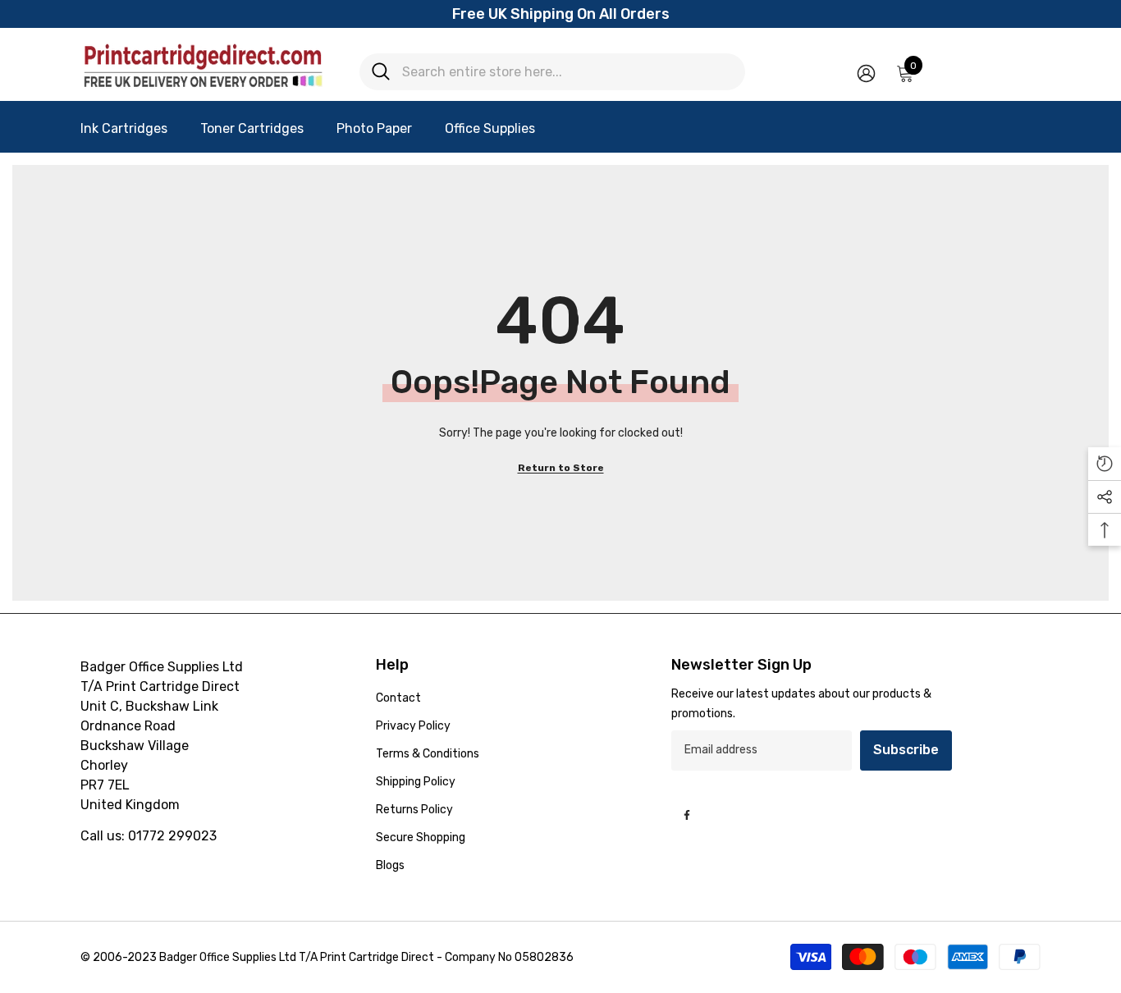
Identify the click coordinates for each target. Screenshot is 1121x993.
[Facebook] (686, 815)
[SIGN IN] (866, 72)
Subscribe (906, 749)
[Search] (552, 71)
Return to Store (561, 468)
